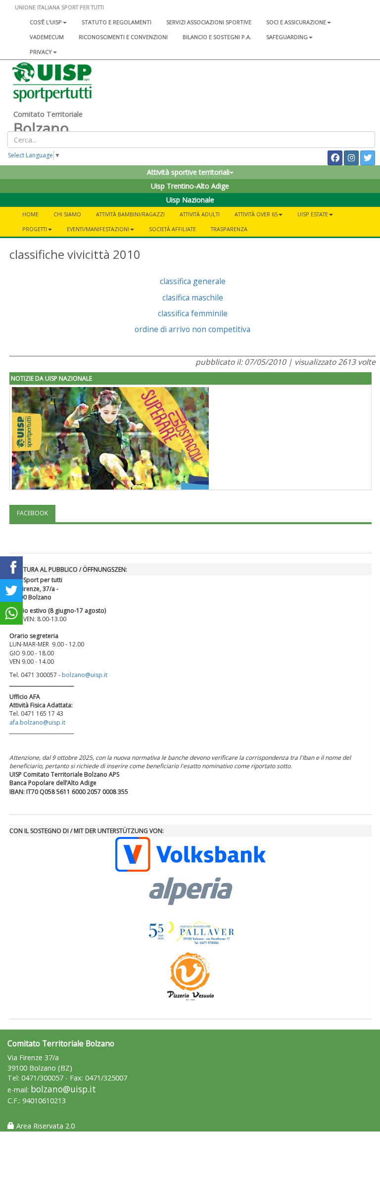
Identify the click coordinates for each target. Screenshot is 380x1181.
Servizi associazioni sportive (208, 22)
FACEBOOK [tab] (32, 513)
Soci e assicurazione (296, 22)
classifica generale (193, 281)
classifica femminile (193, 313)
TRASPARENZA (229, 229)
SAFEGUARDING (287, 37)
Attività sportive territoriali (188, 172)
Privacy (41, 51)
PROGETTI (34, 229)
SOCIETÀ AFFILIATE (172, 229)
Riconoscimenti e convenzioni (123, 37)
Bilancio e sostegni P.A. (217, 37)
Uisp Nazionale (190, 199)
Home (30, 214)
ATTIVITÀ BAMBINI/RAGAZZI (130, 214)
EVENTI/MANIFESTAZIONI (98, 229)
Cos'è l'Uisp (46, 22)
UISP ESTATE (312, 214)
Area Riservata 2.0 (44, 1126)
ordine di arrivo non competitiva (192, 329)
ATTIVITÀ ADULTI (200, 214)
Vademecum (47, 37)
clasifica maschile (192, 297)
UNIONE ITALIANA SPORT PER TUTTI (59, 7)
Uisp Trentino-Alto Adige (190, 186)
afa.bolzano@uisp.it (37, 722)
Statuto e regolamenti (116, 22)
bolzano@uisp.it (85, 675)
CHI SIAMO (67, 214)
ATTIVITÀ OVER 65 (256, 214)
